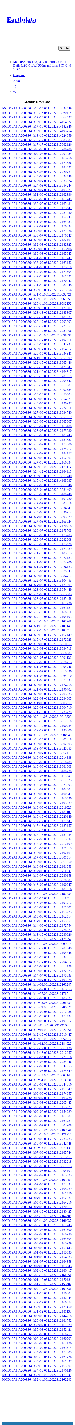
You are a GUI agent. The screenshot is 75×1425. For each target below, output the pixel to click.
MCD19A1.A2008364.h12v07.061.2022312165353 (37, 989)
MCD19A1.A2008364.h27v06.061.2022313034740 (37, 412)
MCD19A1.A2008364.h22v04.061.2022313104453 (37, 580)
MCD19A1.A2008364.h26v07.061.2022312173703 (37, 530)
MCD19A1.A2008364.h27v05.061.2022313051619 (37, 417)
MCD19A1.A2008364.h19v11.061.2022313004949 (36, 735)
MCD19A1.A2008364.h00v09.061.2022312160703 (37, 1338)
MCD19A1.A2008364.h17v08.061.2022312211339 (36, 871)
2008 (16, 81)
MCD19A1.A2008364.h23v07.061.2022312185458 (37, 598)
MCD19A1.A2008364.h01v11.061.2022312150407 (36, 1284)
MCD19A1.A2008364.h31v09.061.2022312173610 (37, 267)
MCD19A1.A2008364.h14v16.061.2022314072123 (37, 557)
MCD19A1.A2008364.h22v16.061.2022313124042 (37, 367)
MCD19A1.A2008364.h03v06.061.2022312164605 (37, 1239)
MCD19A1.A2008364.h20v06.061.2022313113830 (36, 775)
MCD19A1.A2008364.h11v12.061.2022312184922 (36, 1043)
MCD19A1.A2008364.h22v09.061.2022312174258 (37, 685)
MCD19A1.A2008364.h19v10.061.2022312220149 (37, 816)
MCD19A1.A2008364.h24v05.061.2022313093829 (37, 517)
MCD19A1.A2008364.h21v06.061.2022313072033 (37, 680)
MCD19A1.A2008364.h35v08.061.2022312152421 (37, 1329)
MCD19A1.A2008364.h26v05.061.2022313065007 (37, 421)
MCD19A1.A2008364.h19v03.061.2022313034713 (37, 648)
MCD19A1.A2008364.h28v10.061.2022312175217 (37, 449)
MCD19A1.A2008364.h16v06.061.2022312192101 (37, 853)
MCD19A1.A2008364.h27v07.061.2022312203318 (37, 503)
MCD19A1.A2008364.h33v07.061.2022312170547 (37, 235)
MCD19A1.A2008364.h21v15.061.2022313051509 (37, 358)
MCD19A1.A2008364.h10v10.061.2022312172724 (37, 1016)
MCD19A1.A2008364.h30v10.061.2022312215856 (37, 290)
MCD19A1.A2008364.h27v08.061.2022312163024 (37, 521)
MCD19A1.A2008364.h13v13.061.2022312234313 (37, 957)
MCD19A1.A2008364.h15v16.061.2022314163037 (37, 480)
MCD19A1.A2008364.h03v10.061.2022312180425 (37, 1211)
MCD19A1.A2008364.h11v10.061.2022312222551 (36, 1030)
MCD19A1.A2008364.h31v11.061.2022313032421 (36, 294)
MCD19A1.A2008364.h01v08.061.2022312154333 (37, 1257)
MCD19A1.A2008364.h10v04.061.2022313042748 (37, 1143)
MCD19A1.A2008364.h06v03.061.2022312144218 (37, 1316)
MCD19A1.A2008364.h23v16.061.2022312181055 (37, 834)
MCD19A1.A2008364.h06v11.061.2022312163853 (36, 1179)
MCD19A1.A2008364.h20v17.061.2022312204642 (37, 380)
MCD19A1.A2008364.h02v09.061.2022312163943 (37, 1266)
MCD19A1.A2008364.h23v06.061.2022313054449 (37, 589)
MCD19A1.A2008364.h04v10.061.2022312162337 (37, 1198)
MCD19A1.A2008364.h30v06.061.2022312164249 (37, 199)
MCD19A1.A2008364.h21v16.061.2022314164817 (37, 371)
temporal (19, 75)
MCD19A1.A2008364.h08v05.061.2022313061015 (37, 1166)
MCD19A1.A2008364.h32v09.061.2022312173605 (37, 271)
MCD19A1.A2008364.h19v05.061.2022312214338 (37, 757)
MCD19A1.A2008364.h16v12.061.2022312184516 (37, 889)
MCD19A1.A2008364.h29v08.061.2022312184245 (37, 435)
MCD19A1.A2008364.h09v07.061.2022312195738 (37, 1098)
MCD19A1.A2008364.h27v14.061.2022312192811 (36, 340)
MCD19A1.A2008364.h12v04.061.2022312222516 (37, 1057)
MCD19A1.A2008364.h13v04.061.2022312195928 (37, 980)
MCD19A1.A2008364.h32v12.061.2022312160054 (37, 1302)
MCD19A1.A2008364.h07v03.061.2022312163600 (37, 1229)
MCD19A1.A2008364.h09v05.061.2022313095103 (37, 1170)
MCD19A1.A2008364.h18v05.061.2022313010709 (37, 762)
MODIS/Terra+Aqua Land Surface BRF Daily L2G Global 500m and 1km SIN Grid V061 (42, 65)
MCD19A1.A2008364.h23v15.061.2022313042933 (37, 344)
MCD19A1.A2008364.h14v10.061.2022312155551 (37, 921)
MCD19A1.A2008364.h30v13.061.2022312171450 (37, 1307)
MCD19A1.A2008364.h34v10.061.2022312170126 (37, 1370)
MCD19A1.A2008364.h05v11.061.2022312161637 (36, 1220)
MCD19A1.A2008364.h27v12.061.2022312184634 (37, 317)
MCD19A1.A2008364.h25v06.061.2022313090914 (37, 512)
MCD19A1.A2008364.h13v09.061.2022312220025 (37, 930)
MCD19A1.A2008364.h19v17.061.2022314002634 (37, 389)
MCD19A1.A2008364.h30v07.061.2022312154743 (37, 217)
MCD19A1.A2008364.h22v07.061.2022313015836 (37, 671)
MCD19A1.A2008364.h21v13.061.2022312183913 (37, 553)
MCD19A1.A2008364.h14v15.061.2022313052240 (37, 476)
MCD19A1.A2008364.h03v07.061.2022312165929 (37, 1243)
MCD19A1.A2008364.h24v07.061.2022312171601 (37, 585)
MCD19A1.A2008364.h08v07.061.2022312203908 (37, 1125)
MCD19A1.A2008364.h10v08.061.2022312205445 (37, 1102)
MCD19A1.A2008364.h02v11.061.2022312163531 (36, 1288)
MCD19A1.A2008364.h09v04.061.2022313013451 (37, 1157)
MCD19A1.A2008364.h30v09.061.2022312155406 (37, 249)
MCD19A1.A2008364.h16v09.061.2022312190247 (37, 884)
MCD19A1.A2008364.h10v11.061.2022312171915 (36, 1134)
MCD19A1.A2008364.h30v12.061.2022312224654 (37, 326)
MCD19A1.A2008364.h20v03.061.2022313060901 (37, 653)
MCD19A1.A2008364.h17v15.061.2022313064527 (37, 117)
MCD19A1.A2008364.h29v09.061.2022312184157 (37, 453)
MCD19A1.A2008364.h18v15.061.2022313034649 (37, 108)
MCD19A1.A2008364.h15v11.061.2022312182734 (36, 893)
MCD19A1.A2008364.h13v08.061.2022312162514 (37, 916)
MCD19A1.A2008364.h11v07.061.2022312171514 (36, 993)
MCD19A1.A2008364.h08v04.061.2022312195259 (37, 1189)
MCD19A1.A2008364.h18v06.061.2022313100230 (37, 771)
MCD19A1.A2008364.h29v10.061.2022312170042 (37, 281)
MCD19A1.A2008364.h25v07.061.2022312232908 (37, 539)
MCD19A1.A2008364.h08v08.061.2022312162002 (37, 1116)
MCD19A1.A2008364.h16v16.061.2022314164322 (37, 122)
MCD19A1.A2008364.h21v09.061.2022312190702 (37, 689)
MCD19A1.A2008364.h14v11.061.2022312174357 (36, 939)
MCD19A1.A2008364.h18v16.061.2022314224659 (37, 135)
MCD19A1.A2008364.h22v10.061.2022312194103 (37, 616)
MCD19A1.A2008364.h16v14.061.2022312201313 (37, 830)
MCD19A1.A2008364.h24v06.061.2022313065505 (37, 594)
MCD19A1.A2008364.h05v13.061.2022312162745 (37, 1225)
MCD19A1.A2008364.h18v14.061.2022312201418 (37, 739)
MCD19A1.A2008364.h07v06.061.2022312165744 (37, 1152)
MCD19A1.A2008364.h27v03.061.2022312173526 (37, 162)
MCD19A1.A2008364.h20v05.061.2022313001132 (36, 657)
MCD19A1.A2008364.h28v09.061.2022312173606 (37, 444)
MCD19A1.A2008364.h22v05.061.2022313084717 (37, 576)
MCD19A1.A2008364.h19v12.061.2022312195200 (37, 730)
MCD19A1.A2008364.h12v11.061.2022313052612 (36, 1039)
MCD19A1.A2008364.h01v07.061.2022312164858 (37, 1261)
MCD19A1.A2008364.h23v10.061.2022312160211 (36, 612)
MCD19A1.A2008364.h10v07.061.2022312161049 (37, 1089)
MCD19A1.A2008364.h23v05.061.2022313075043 (37, 571)
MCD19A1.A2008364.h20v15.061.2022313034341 (37, 353)
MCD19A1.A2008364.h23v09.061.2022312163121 (37, 607)
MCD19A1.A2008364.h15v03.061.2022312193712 (37, 903)
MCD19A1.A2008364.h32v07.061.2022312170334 (37, 226)
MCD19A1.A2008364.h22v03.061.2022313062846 (37, 485)
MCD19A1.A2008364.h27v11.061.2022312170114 (36, 467)
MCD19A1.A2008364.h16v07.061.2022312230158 (37, 875)
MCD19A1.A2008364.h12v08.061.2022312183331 (37, 998)
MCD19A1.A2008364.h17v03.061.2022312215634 (37, 839)
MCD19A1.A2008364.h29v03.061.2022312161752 (37, 1320)
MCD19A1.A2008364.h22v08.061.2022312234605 (37, 698)
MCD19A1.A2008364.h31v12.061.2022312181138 (36, 1311)
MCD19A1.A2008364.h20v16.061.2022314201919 (37, 376)
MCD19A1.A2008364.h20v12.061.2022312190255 (37, 725)
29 (14, 92)
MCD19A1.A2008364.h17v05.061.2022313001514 (37, 857)
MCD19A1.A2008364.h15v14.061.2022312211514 (36, 898)
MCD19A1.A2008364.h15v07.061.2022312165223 (37, 912)
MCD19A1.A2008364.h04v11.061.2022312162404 (36, 1216)
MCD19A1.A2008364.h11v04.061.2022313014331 (36, 1080)
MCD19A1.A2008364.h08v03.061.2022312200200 (37, 149)
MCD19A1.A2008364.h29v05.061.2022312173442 (37, 208)
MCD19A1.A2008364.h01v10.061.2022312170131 (37, 1279)
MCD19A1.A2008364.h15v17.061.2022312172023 (37, 639)
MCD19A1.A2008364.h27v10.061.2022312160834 (37, 462)
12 (14, 86)
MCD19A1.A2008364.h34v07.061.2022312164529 (37, 1325)
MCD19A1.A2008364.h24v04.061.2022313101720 (37, 498)
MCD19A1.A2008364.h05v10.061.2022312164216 (37, 1202)
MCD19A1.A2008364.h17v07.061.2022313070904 (37, 880)
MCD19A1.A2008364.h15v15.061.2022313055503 (37, 394)
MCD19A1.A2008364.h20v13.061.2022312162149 (37, 635)
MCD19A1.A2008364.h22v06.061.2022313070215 (37, 662)
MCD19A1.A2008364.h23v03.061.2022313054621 (37, 399)
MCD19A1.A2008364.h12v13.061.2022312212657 (37, 1052)
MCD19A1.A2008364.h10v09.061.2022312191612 (37, 1021)
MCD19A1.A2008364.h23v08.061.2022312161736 (37, 603)
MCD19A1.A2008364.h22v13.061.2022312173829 (37, 548)
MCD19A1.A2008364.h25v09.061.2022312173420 (37, 544)
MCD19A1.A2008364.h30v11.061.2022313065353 (36, 299)
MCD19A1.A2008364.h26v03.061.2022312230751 (37, 172)
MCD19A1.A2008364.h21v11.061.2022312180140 (36, 626)
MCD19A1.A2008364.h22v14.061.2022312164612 (37, 349)
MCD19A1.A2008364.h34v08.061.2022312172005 (37, 1352)
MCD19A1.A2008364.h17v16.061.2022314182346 (37, 126)
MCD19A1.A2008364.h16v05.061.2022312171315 (37, 848)
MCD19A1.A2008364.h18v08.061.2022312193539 (37, 803)
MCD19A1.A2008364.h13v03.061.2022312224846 (37, 1061)
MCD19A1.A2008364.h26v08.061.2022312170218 (37, 526)
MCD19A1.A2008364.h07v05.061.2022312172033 (37, 1184)
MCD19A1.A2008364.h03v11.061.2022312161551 (36, 1275)
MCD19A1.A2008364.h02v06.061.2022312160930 (37, 1234)
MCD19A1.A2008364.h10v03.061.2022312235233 (37, 1139)
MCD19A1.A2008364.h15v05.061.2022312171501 (37, 907)
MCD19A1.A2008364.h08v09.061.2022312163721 (37, 1120)
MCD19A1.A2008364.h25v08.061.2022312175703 (37, 535)
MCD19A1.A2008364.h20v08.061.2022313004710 (37, 707)
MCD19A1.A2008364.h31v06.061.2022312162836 (37, 194)
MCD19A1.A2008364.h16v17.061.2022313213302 (37, 385)
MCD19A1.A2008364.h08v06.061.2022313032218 (37, 1161)
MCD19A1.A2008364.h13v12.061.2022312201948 (37, 948)
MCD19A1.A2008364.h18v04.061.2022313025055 (37, 748)
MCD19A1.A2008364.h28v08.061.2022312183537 (37, 439)
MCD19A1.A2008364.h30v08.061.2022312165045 (37, 253)
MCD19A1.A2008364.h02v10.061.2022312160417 (37, 1270)
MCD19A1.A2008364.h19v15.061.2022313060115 (36, 113)
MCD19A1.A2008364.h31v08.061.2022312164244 (37, 258)
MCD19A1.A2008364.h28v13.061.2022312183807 (37, 312)
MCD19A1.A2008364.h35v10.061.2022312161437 (37, 1361)
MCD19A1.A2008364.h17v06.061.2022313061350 (37, 862)
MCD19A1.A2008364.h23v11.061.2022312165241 (36, 621)
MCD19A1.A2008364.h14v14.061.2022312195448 (37, 952)
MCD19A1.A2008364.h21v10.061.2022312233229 (37, 712)
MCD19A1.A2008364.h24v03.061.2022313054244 (37, 185)
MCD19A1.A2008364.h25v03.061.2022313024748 (37, 176)
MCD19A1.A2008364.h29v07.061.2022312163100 (37, 426)
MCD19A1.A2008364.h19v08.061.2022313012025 (37, 780)
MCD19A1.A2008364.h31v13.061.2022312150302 (37, 1293)
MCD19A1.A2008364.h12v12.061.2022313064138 (37, 1048)
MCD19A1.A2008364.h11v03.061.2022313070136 (36, 1148)
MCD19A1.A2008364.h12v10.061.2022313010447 (37, 1034)
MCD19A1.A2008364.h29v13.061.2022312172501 (37, 308)
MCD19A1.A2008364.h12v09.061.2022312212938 (37, 1011)
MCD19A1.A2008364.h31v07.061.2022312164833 (37, 222)
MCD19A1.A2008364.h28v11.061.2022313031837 (36, 335)
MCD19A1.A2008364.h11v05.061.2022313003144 (36, 1075)
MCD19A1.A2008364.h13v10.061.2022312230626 (37, 934)
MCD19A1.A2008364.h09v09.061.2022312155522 (37, 1107)
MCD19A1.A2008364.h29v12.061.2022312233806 (37, 330)
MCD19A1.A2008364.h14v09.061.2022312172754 (37, 925)
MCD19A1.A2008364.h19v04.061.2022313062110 (36, 753)
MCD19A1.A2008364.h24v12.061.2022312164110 (36, 471)
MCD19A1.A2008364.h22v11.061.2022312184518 (36, 630)
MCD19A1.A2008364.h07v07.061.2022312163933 (37, 1175)
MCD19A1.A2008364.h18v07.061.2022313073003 (37, 784)
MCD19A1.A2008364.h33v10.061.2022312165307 (37, 1366)
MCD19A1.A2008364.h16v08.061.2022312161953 (37, 866)
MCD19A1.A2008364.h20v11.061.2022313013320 (36, 716)
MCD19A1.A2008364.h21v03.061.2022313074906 (37, 562)
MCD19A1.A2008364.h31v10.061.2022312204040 (37, 285)
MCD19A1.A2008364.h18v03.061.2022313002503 (37, 744)
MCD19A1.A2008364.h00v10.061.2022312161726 (37, 1357)
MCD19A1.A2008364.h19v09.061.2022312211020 (36, 807)
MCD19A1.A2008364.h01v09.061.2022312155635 (37, 1252)
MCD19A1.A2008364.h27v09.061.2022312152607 (37, 458)
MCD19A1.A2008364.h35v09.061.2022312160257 (37, 1334)
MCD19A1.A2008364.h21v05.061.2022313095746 (37, 666)
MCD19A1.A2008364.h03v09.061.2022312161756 (37, 1193)
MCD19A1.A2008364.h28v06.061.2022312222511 (36, 408)
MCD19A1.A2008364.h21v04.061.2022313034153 (37, 567)
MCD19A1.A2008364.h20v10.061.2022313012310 (37, 721)
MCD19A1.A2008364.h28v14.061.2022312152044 (37, 1298)
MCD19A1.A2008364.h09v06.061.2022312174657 (37, 1093)
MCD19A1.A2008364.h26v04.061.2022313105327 (37, 190)
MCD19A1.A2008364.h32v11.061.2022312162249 (36, 1379)
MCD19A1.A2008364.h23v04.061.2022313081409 (37, 489)
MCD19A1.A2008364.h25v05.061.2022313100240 (37, 494)
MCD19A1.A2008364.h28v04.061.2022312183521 (37, 167)
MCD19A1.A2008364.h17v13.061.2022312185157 (37, 825)
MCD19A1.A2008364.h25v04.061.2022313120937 (37, 403)
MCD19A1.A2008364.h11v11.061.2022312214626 (36, 1025)
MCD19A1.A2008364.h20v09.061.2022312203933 (37, 694)
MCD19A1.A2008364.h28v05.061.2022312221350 (37, 212)
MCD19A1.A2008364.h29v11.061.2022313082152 (36, 303)
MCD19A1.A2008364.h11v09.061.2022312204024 (36, 1007)
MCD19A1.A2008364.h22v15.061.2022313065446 (37, 362)
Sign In (64, 48)
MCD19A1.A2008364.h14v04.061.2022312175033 (37, 975)
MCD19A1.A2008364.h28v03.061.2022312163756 (37, 158)
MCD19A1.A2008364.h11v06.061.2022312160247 (36, 984)
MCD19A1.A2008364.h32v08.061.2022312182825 (37, 244)
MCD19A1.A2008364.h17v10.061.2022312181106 (36, 812)
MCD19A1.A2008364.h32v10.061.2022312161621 (37, 276)
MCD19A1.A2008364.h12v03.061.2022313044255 (37, 1066)
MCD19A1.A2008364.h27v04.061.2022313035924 (37, 181)
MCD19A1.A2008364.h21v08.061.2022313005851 (37, 703)
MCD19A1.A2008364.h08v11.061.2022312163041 (36, 1130)
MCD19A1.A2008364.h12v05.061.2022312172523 (37, 971)
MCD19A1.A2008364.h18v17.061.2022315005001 (37, 140)
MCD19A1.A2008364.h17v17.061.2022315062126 (37, 144)
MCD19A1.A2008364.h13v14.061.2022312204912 (37, 962)
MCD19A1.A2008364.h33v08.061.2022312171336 (37, 231)
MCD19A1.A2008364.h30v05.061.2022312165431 (37, 203)
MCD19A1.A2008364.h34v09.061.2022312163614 (37, 1347)
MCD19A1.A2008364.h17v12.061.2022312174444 (37, 821)
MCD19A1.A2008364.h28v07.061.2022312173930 (37, 430)
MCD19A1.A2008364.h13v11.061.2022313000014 (36, 943)
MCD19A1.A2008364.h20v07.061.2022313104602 (37, 789)
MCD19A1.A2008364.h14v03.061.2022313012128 (37, 966)
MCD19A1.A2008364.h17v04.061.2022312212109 (37, 844)
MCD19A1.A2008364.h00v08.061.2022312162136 (37, 1343)
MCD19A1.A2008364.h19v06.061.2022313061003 (37, 766)
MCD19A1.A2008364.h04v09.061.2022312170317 (37, 1207)
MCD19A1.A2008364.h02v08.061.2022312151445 (37, 1248)
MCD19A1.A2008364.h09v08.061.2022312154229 (37, 1111)
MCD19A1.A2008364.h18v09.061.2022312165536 (37, 798)
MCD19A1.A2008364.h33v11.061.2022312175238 (36, 1375)
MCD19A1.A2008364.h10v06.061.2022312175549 (37, 1071)
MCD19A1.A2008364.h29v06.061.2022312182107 (37, 240)
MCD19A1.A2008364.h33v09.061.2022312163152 (37, 262)
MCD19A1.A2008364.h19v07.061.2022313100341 (37, 794)
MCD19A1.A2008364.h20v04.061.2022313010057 (37, 644)
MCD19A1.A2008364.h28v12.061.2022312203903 (37, 321)
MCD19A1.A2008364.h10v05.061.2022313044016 (37, 1084)
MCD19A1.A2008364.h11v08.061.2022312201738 (36, 1002)
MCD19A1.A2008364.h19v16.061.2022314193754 (37, 131)
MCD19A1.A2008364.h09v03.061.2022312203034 (37, 153)
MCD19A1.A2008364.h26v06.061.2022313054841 (37, 508)
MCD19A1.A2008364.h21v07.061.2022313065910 (37, 676)
